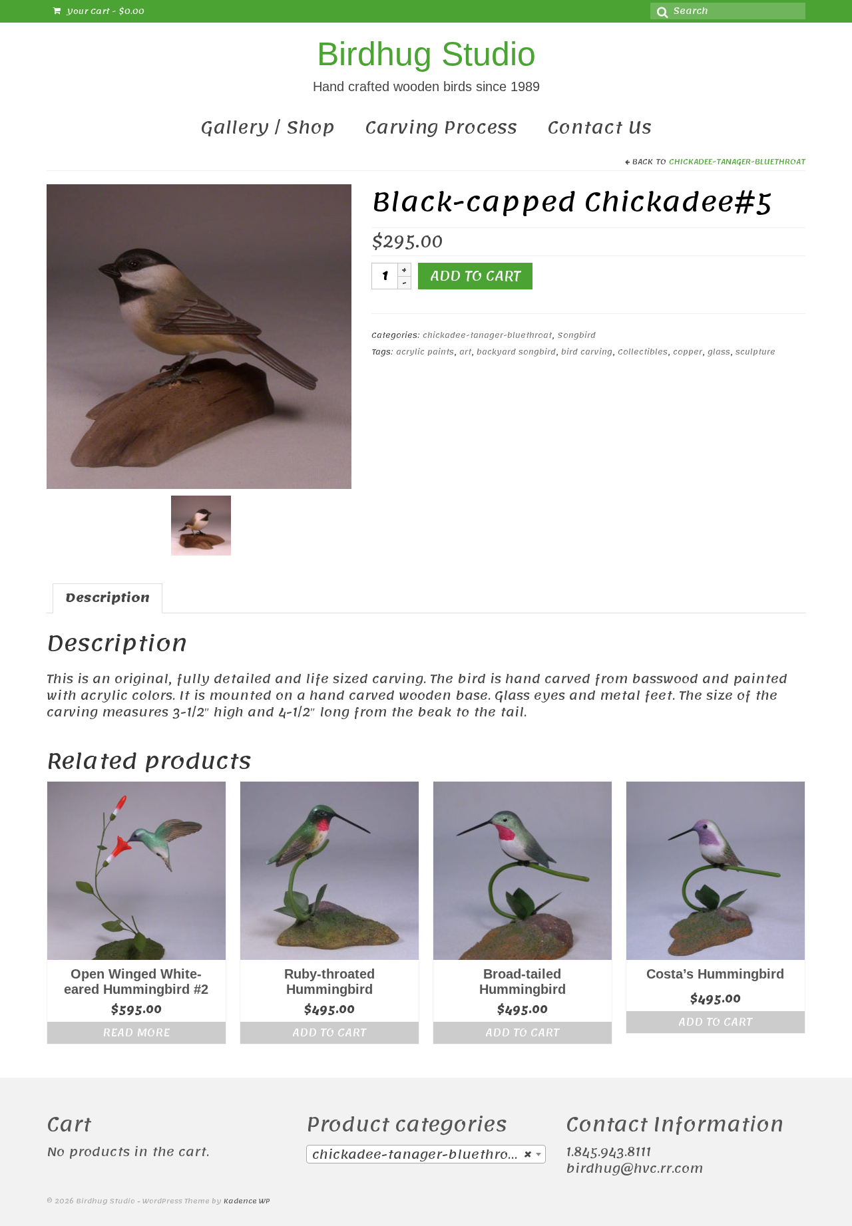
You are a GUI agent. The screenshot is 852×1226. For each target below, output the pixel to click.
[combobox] (426, 1154)
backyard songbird (516, 352)
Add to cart (475, 276)
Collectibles (643, 352)
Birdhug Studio (426, 54)
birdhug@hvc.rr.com (634, 1169)
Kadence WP (247, 1201)
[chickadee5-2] (199, 336)
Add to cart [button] (329, 1032)
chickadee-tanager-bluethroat (737, 161)
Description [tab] (107, 598)
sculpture (755, 352)
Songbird (576, 335)
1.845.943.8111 (608, 1152)
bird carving (586, 352)
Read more (136, 1032)
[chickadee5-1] (201, 525)
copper (687, 352)
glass (719, 352)
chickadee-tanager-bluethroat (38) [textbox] (428, 1155)
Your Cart (104, 11)
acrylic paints (425, 352)
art (465, 352)
